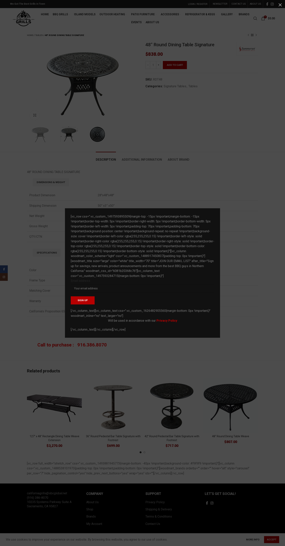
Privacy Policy (166, 320)
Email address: (81, 281)
